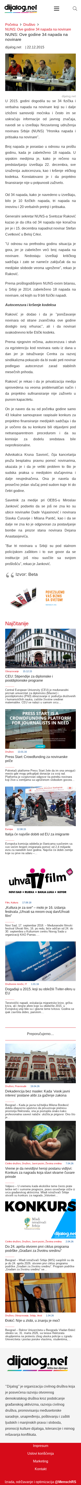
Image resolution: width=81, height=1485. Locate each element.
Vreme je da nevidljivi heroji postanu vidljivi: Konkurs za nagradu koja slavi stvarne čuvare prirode (40, 1172)
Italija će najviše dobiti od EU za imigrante (37, 834)
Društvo (9, 751)
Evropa (9, 829)
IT (26, 984)
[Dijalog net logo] (20, 8)
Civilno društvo (13, 1163)
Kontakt (40, 1469)
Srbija (33, 1315)
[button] (75, 8)
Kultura (14, 902)
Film (7, 902)
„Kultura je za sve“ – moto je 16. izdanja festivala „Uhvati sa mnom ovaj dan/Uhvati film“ (37, 912)
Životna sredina (53, 1163)
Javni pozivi (38, 1163)
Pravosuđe (20, 1086)
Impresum (40, 1446)
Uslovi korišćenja (40, 1453)
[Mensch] (40, 586)
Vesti (39, 1315)
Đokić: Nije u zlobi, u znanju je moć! (32, 1320)
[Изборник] (56, 8)
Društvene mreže (14, 984)
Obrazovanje (12, 671)
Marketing (40, 1461)
